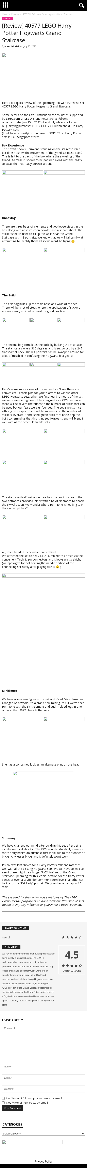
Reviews (15, 14)
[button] (80, 5)
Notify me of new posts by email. (27, 1102)
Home (4, 14)
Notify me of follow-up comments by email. (34, 1098)
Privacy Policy (43, 1161)
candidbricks (13, 46)
